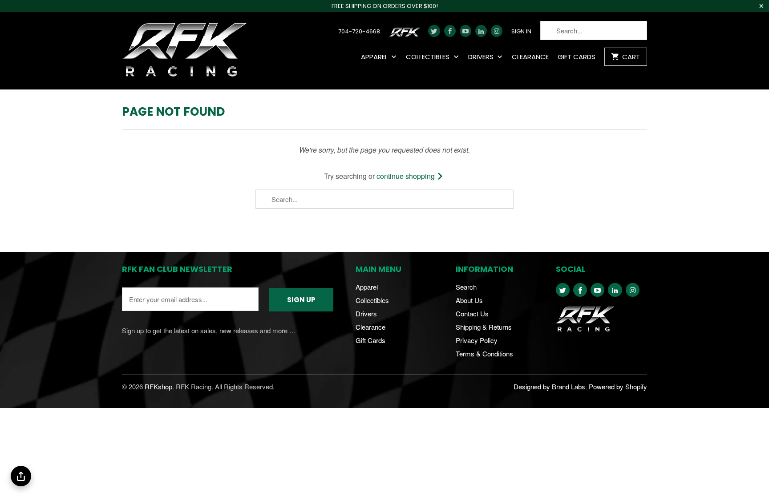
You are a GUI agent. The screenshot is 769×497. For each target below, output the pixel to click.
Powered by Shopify (618, 386)
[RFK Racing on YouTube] (465, 31)
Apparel (375, 57)
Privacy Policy (477, 340)
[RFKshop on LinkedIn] (481, 31)
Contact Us (472, 313)
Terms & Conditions (484, 353)
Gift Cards (576, 57)
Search (466, 286)
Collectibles (428, 57)
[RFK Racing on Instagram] (496, 31)
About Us (469, 300)
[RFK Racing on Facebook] (450, 31)
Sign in (521, 32)
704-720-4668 (359, 32)
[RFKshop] (184, 51)
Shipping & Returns (484, 326)
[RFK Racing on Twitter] (434, 31)
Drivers (481, 57)
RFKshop (158, 386)
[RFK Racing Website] (406, 34)
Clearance (530, 57)
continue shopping (406, 176)
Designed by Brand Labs (549, 386)
